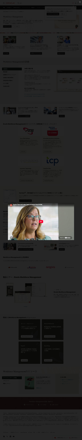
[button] (80, 2)
